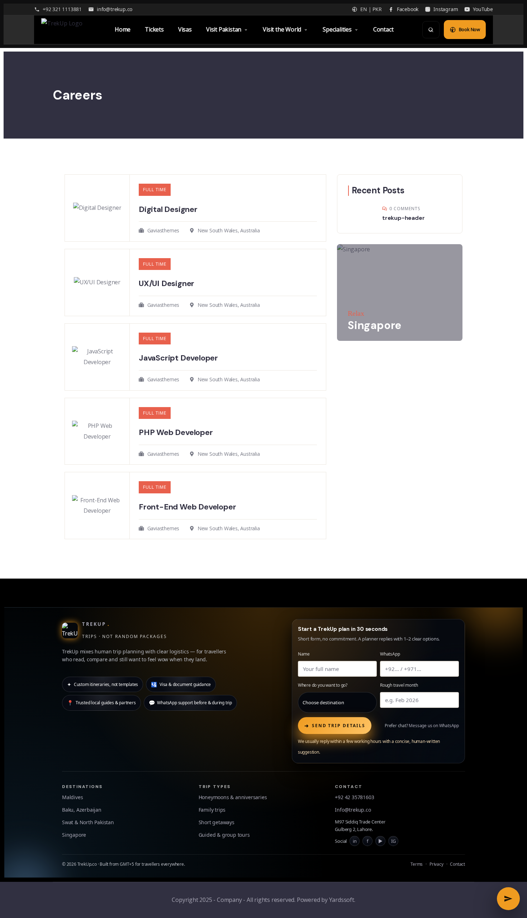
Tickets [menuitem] (154, 29)
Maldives (72, 797)
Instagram (445, 9)
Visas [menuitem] (185, 29)
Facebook (407, 9)
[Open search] (431, 29)
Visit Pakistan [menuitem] (223, 29)
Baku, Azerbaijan (81, 809)
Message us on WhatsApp (434, 726)
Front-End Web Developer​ (187, 507)
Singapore (74, 834)
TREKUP (96, 624)
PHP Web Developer (176, 432)
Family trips (212, 809)
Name (304, 654)
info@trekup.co (114, 9)
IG (393, 840)
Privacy (436, 864)
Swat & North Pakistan (88, 822)
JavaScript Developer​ (178, 358)
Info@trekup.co (353, 809)
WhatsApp (390, 654)
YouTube (483, 9)
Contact (457, 864)
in (355, 840)
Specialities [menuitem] (337, 29)
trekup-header (403, 218)
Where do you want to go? (322, 685)
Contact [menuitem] (383, 29)
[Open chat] (508, 898)
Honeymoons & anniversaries (233, 797)
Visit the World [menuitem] (282, 29)
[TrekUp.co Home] (63, 29)
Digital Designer (168, 209)
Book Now (469, 29)
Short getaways (216, 822)
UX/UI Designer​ (166, 283)
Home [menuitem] (122, 29)
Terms (416, 864)
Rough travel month (399, 685)
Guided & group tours (224, 834)
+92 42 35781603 (354, 797)
